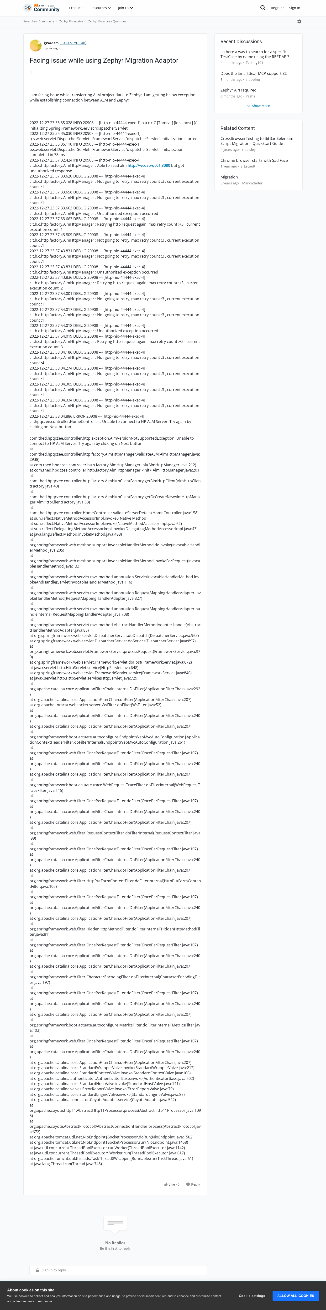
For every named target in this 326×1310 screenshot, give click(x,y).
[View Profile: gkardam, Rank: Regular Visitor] (36, 45)
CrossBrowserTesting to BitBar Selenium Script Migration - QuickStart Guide (257, 141)
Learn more (44, 1301)
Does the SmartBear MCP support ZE (254, 73)
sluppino (253, 79)
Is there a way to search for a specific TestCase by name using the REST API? (255, 54)
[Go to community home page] (41, 8)
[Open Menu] (299, 21)
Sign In (294, 7)
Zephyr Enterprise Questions (107, 21)
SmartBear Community (38, 21)
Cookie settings (252, 1296)
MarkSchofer (252, 183)
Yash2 (250, 96)
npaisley (249, 149)
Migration (229, 177)
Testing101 (254, 62)
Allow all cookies (295, 1296)
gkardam (51, 43)
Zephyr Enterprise (71, 21)
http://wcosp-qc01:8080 (149, 165)
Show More (261, 105)
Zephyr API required (239, 90)
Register (277, 7)
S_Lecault (248, 166)
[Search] (263, 8)
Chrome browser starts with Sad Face (254, 160)
